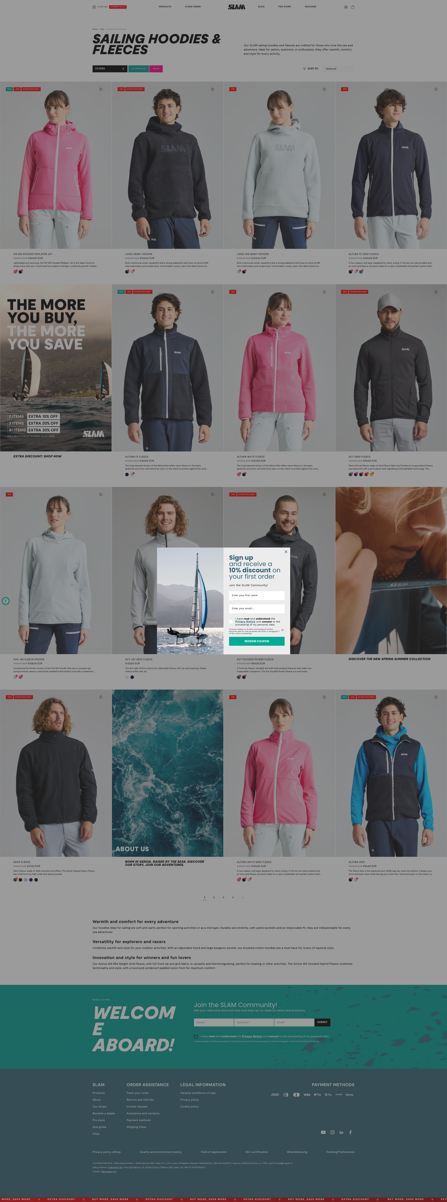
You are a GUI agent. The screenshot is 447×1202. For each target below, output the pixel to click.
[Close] (286, 552)
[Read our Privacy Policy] (282, 630)
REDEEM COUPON (256, 641)
